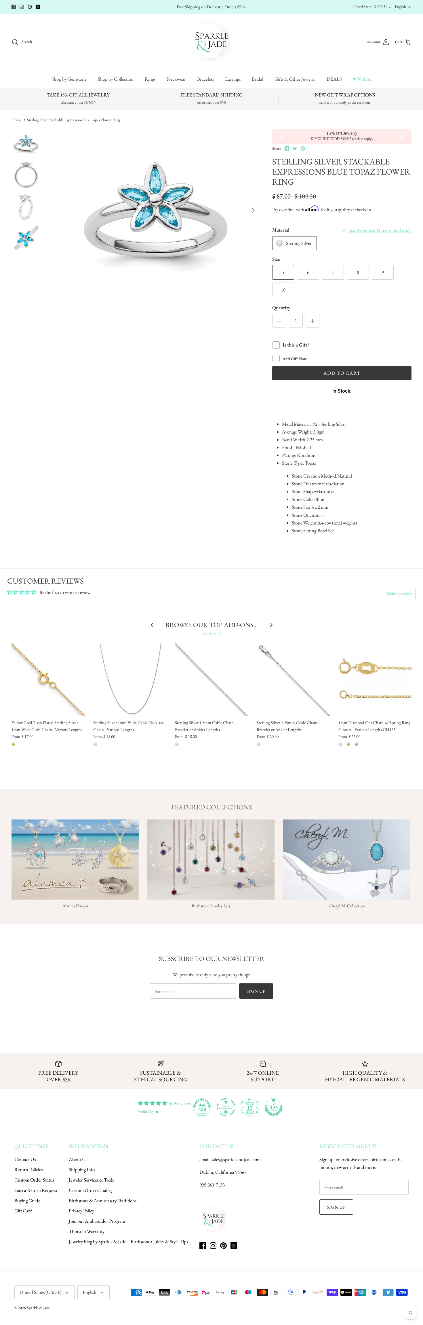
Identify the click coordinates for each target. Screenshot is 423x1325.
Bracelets (205, 79)
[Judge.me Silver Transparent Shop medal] (226, 1107)
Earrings (233, 79)
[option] (156, 210)
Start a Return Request (35, 1190)
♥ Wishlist (362, 79)
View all (211, 633)
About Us (78, 1159)
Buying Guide (27, 1200)
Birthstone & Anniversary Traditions (102, 1200)
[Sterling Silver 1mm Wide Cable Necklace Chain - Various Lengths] (129, 679)
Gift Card (23, 1210)
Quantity (281, 307)
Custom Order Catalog (90, 1190)
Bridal (257, 79)
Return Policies (28, 1169)
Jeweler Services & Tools (91, 1180)
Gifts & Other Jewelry (295, 79)
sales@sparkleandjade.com (236, 1159)
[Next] (253, 210)
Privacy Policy (81, 1210)
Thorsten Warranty (86, 1231)
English (400, 6)
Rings (150, 79)
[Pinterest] (30, 7)
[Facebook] (14, 7)
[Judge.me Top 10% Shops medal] (273, 1107)
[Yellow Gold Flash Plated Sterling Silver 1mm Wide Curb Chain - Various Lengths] (48, 679)
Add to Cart (341, 373)
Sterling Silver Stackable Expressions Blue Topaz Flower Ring (73, 119)
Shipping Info (82, 1169)
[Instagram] (22, 7)
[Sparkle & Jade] (211, 42)
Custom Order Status (34, 1180)
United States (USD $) (369, 6)
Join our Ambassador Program (97, 1221)
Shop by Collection (116, 79)
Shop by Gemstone (69, 79)
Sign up (256, 991)
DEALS (334, 79)
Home (16, 119)
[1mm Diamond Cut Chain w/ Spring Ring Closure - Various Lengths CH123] (374, 679)
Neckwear (176, 79)
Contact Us (25, 1159)
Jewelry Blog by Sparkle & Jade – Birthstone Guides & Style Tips (128, 1241)
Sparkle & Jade (38, 1307)
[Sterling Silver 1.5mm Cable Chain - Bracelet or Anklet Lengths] (211, 679)
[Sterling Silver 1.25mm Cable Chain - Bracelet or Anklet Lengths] (293, 679)
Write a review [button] (399, 593)
